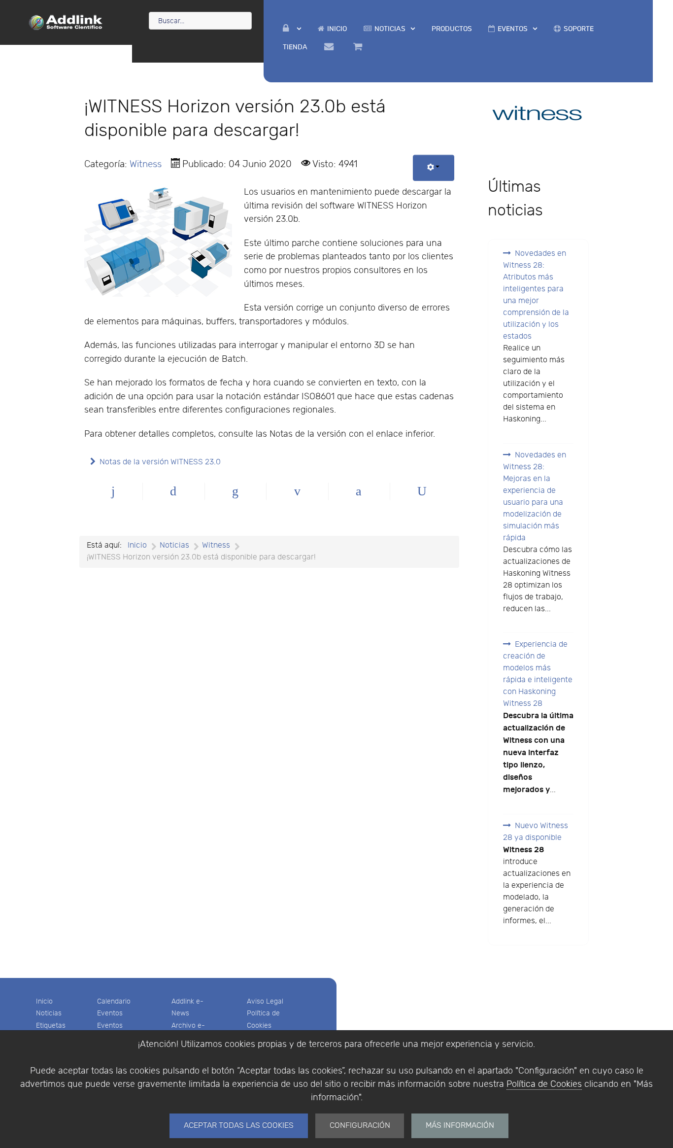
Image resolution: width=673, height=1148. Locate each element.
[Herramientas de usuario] (434, 168)
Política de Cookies (544, 1084)
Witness (146, 164)
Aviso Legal (265, 1001)
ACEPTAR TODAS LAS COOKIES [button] (239, 1125)
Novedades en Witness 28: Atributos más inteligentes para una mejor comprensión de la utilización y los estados (536, 295)
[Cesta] (359, 46)
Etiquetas (51, 1025)
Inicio (44, 1001)
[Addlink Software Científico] (66, 21)
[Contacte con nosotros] (330, 46)
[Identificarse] (291, 29)
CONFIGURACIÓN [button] (360, 1125)
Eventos (110, 1013)
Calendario (114, 1001)
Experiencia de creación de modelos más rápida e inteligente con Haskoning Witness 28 (537, 674)
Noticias (49, 1013)
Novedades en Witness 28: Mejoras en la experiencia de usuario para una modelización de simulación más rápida (534, 497)
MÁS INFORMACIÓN (460, 1125)
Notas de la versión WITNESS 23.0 (160, 462)
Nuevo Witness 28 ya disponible (535, 831)
